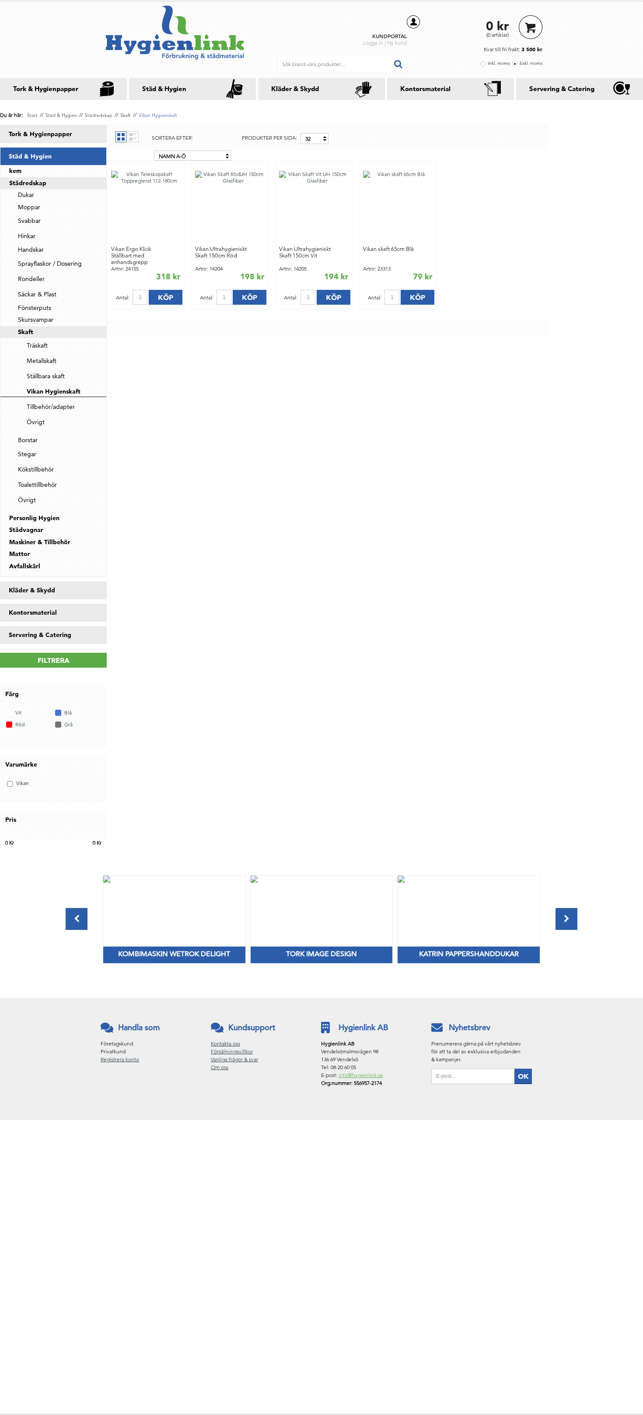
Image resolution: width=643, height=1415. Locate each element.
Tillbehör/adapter (51, 407)
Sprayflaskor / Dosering (50, 264)
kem (15, 171)
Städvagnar (26, 530)
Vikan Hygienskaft (158, 115)
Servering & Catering (561, 88)
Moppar (29, 207)
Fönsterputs (34, 308)
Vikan (22, 783)
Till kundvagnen (530, 27)
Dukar (26, 195)
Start (32, 115)
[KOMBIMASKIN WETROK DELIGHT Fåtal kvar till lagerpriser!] (106, 880)
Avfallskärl (24, 566)
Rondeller (31, 279)
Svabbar (29, 221)
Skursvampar (35, 320)
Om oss (219, 1067)
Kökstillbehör (36, 469)
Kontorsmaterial (425, 88)
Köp (165, 297)
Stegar (27, 454)
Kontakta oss (225, 1043)
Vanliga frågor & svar (234, 1059)
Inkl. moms (499, 63)
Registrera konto (120, 1059)
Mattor (19, 554)
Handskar (31, 249)
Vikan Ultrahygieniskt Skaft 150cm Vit (305, 252)
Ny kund (397, 42)
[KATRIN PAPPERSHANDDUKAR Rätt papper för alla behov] (401, 880)
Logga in (373, 42)
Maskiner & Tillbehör (39, 542)
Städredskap (98, 115)
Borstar (28, 440)
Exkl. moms (531, 63)
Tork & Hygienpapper (45, 88)
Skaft (125, 115)
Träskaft (37, 345)
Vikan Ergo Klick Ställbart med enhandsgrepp (131, 255)
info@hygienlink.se (361, 1075)
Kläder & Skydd (295, 88)
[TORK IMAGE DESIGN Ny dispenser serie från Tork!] (254, 880)
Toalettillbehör (37, 485)
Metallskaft (41, 361)
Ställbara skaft (46, 376)
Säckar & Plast (37, 294)
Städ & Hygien (164, 88)
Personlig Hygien (34, 518)
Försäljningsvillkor (232, 1051)
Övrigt (36, 422)
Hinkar (26, 236)
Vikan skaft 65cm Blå (388, 249)
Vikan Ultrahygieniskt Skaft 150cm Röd (221, 252)
